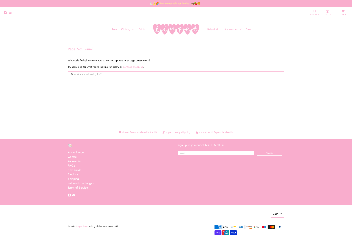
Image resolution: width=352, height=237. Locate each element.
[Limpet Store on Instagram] (6, 13)
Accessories (231, 29)
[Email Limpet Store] (11, 13)
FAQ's (71, 165)
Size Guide (74, 170)
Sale (248, 29)
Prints (142, 29)
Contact (72, 157)
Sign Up (269, 153)
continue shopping (133, 67)
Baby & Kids (214, 29)
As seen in (74, 161)
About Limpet (76, 152)
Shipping (73, 179)
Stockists (73, 174)
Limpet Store (81, 226)
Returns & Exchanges (81, 183)
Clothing (125, 29)
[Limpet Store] (175, 29)
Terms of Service (78, 187)
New (114, 29)
